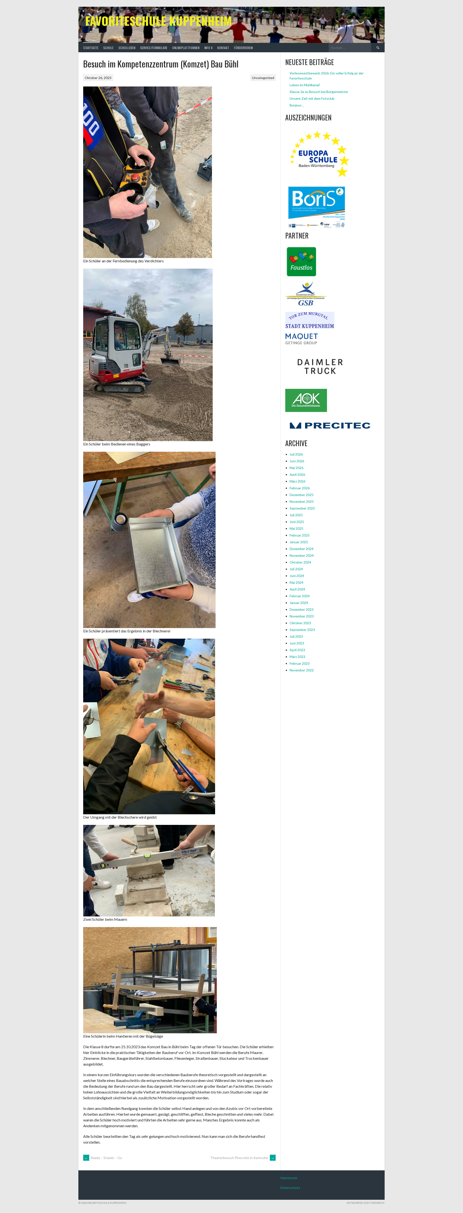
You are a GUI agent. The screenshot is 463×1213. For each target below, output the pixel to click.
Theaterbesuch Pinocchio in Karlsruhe (242, 1158)
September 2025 (302, 508)
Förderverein (243, 47)
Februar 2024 (300, 596)
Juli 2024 (296, 569)
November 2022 (302, 670)
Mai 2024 (296, 582)
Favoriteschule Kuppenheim (158, 20)
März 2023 (297, 657)
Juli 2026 (296, 454)
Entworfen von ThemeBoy (366, 1202)
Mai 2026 (296, 468)
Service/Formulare (153, 47)
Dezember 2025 (301, 495)
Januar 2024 (299, 603)
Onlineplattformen (185, 47)
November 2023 (302, 616)
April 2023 (297, 650)
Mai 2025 (296, 528)
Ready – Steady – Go (103, 1158)
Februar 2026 (300, 488)
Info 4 (208, 47)
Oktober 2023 (300, 623)
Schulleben (126, 47)
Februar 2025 (300, 535)
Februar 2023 (300, 663)
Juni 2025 (297, 522)
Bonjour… (297, 105)
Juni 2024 (297, 576)
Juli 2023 (296, 636)
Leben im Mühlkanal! (305, 85)
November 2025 (302, 501)
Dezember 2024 (301, 549)
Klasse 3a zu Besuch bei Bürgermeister (319, 92)
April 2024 (297, 589)
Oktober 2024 (300, 562)
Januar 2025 (299, 542)
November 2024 (302, 555)
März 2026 (297, 481)
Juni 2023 (297, 643)
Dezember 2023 (301, 609)
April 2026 (297, 474)
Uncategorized (263, 78)
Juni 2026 (297, 461)
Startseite (90, 47)
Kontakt (223, 47)
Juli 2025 (296, 515)
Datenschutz (290, 1188)
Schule (108, 47)
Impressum (288, 1178)
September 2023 (302, 630)
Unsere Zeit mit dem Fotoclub (312, 98)
